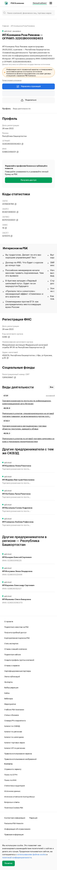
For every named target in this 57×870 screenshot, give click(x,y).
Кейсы (7, 692)
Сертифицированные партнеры (17, 670)
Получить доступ (28, 180)
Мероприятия (10, 703)
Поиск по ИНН (10, 779)
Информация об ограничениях (17, 828)
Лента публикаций (12, 676)
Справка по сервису (12, 768)
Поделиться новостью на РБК (16, 626)
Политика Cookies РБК (13, 807)
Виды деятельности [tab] (22, 109)
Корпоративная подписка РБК (17, 637)
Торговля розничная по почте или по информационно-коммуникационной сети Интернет (26, 402)
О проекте (8, 621)
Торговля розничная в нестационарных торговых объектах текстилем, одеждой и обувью (24, 427)
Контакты (8, 764)
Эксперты (8, 681)
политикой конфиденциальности (16, 857)
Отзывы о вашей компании (15, 648)
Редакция (33, 817)
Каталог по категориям (14, 736)
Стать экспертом (11, 643)
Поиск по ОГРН (10, 774)
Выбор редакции (11, 687)
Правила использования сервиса (18, 753)
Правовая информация (14, 834)
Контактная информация (14, 817)
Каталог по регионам (13, 731)
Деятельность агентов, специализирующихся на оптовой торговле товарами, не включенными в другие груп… (28, 415)
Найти (49, 13)
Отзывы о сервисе (12, 665)
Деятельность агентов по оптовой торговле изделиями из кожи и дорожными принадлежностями (28, 440)
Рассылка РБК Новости (13, 823)
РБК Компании (17, 3)
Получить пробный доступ (15, 632)
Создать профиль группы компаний (19, 659)
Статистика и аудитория (14, 785)
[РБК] (6, 3)
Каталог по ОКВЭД (12, 725)
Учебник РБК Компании (14, 709)
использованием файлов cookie (31, 854)
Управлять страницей (31, 86)
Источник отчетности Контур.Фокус (19, 796)
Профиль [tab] (6, 109)
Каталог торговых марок (14, 742)
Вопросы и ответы (12, 802)
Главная (5, 25)
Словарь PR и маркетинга (14, 720)
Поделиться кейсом (12, 654)
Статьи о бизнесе (11, 714)
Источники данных (12, 790)
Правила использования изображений (20, 758)
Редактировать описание (11, 80)
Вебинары (8, 698)
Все (51, 387)
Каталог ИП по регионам (14, 747)
